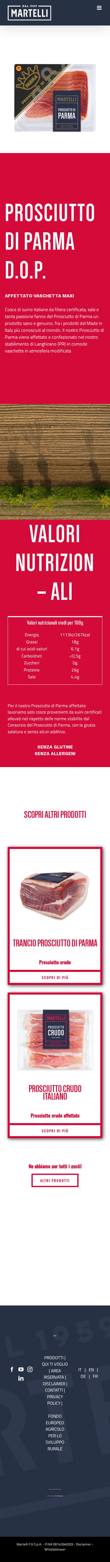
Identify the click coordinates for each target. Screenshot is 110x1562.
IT (80, 1369)
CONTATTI (54, 1390)
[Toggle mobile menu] (99, 7)
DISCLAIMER (54, 1383)
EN (91, 1369)
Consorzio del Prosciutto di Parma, (39, 725)
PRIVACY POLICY (55, 1400)
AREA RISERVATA (54, 1374)
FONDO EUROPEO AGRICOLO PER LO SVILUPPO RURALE (55, 1432)
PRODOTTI (53, 1357)
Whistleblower (55, 1549)
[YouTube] (21, 1369)
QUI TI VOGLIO (55, 1364)
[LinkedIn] (21, 1378)
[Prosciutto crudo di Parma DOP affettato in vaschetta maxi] (55, 98)
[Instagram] (29, 1369)
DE (84, 1376)
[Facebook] (12, 1369)
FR (95, 1376)
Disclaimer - (84, 1544)
